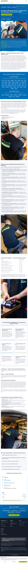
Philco (22, 85)
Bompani (19, 80)
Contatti (2, 531)
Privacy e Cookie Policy (4, 534)
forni (13, 96)
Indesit (23, 83)
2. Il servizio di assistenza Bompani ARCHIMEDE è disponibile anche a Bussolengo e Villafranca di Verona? (13, 458)
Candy (25, 80)
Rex (25, 85)
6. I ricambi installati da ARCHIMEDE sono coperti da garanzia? (11, 469)
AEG (2, 80)
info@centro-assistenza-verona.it (9, 482)
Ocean (15, 85)
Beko (15, 80)
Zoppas (16, 88)
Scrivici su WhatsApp (7, 480)
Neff (12, 85)
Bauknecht (12, 80)
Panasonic (19, 85)
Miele (6, 85)
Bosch (22, 80)
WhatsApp (11, 526)
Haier (2, 83)
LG (25, 83)
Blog (1, 532)
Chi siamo (2, 530)
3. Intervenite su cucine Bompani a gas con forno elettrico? (10, 461)
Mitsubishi (9, 85)
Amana (5, 80)
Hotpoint (9, 83)
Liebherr (3, 85)
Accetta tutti (23, 561)
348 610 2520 (6, 477)
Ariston (8, 80)
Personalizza (14, 561)
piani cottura (17, 96)
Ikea (20, 83)
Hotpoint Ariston (13, 83)
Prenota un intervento (7, 485)
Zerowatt (12, 88)
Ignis (17, 83)
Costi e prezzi (2, 533)
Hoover (5, 83)
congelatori (10, 96)
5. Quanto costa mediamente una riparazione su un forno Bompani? (11, 466)
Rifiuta (5, 561)
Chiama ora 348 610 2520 (7, 14)
